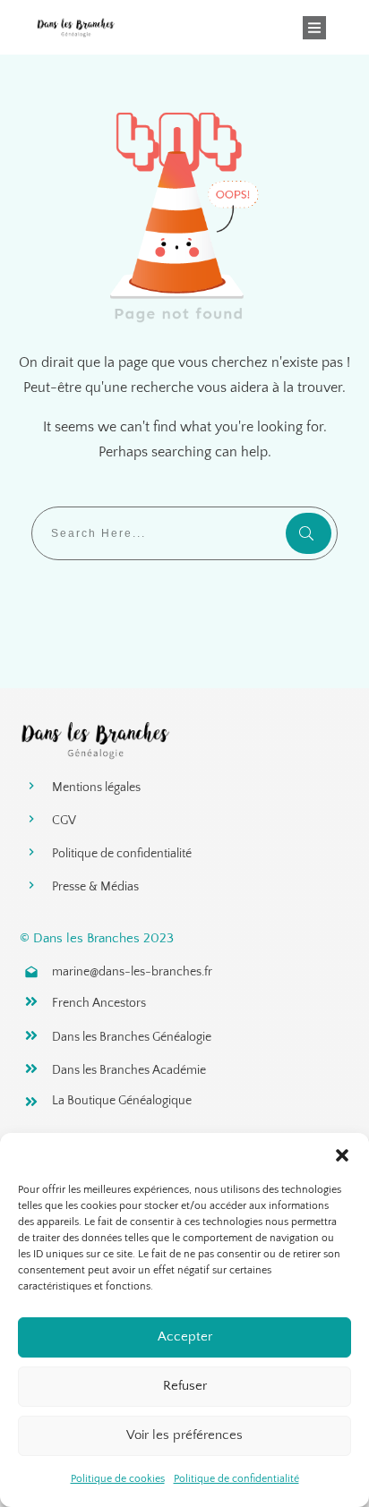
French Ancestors (99, 1003)
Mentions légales (96, 787)
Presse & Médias (95, 887)
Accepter (185, 1336)
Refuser (185, 1385)
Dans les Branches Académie (129, 1070)
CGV (64, 820)
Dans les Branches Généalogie (131, 1037)
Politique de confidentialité (236, 1479)
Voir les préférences (184, 1435)
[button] (342, 1155)
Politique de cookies (118, 1479)
